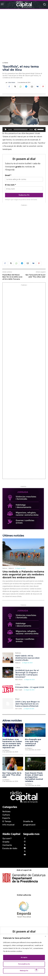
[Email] (31, 86)
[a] (24, 797)
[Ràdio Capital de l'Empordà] (24, 4)
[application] (24, 129)
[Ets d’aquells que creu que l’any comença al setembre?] (35, 730)
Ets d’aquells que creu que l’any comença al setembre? (33, 742)
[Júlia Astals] (4, 82)
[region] (24, 955)
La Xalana (5, 63)
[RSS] (24, 845)
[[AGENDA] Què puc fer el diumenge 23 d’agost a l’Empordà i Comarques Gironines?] (7, 672)
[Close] (45, 936)
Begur (17, 699)
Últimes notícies (13, 535)
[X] (14, 86)
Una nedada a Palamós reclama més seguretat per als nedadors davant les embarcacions (23, 574)
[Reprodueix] (5, 129)
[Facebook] (9, 86)
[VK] (37, 86)
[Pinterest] (43, 86)
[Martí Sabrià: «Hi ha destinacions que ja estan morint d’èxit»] (7, 657)
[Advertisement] (24, 35)
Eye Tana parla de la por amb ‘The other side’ (11, 775)
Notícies (4, 568)
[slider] (40, 129)
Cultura (17, 668)
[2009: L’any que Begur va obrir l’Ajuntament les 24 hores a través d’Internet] (7, 703)
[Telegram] (26, 86)
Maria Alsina (18, 680)
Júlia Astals (11, 82)
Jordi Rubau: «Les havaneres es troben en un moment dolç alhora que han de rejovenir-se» (12, 743)
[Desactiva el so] (35, 129)
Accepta (24, 957)
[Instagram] (24, 842)
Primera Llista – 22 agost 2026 (29, 687)
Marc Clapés (18, 690)
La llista (17, 685)
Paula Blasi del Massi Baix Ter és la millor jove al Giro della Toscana (12, 277)
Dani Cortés (18, 709)
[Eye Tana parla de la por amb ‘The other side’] (12, 763)
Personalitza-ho (24, 964)
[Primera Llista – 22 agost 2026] (7, 689)
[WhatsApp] (20, 86)
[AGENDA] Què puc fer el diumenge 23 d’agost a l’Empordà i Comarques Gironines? (27, 673)
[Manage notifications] (36, 970)
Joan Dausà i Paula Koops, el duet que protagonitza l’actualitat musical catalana (34, 777)
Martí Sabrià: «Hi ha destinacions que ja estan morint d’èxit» (27, 657)
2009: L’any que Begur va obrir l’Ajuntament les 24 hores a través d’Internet (27, 703)
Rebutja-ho (24, 970)
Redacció (11, 568)
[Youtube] (24, 855)
